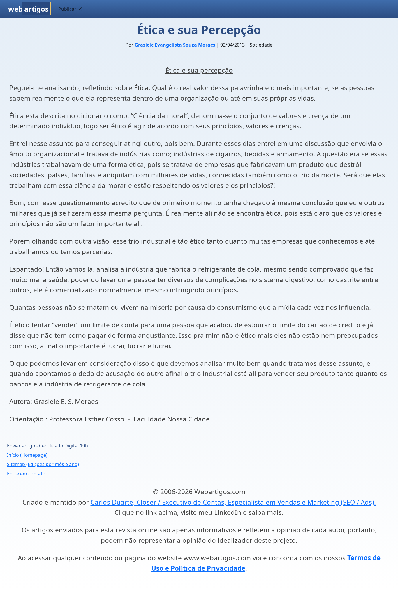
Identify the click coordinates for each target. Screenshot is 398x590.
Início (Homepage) (27, 455)
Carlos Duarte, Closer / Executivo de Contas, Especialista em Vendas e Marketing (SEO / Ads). (233, 502)
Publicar (68, 9)
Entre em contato (26, 473)
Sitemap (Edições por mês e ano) (43, 464)
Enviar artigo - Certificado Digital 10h (47, 445)
